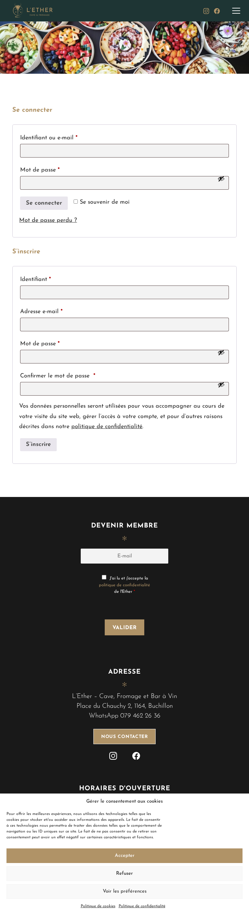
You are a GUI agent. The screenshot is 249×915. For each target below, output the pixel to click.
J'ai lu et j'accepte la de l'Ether (124, 585)
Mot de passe (55, 170)
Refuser (124, 873)
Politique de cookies (98, 906)
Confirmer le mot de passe (57, 376)
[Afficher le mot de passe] (221, 178)
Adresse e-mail (56, 312)
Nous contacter (124, 736)
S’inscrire (38, 445)
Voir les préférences (125, 891)
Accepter (125, 855)
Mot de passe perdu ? (48, 220)
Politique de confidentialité (142, 906)
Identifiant (50, 279)
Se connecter (44, 203)
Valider (125, 627)
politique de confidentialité (106, 427)
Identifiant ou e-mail (64, 138)
